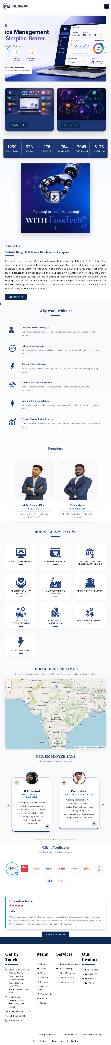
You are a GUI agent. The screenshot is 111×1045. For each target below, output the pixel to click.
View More (14, 296)
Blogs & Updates (42, 988)
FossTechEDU (91, 974)
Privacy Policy (39, 1041)
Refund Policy (70, 1034)
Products (44, 977)
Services (44, 982)
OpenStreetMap (91, 748)
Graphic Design (67, 977)
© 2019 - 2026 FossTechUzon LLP (22, 1034)
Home (43, 964)
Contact (43, 1003)
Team (42, 973)
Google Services (67, 982)
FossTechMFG (91, 978)
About (43, 968)
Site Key (74, 1041)
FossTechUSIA (92, 970)
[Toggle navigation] (106, 6)
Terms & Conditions (92, 1034)
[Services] (81, 104)
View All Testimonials (55, 934)
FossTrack (89, 983)
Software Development (70, 964)
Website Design (67, 968)
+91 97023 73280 (17, 1016)
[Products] (29, 101)
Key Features (58, 1041)
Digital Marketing (67, 973)
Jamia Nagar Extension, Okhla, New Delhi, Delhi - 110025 (17, 1002)
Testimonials (46, 994)
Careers (43, 998)
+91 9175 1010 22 (17, 1020)
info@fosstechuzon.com (20, 1011)
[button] (102, 49)
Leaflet (80, 748)
